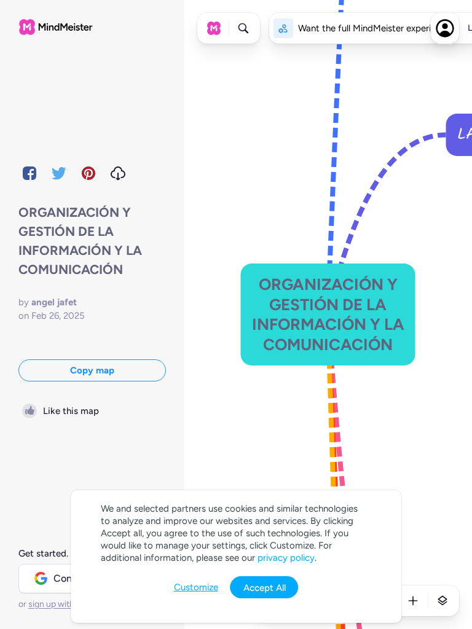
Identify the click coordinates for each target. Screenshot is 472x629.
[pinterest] (88, 173)
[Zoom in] (413, 601)
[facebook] (29, 173)
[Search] (243, 28)
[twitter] (59, 173)
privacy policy (286, 557)
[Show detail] (442, 601)
